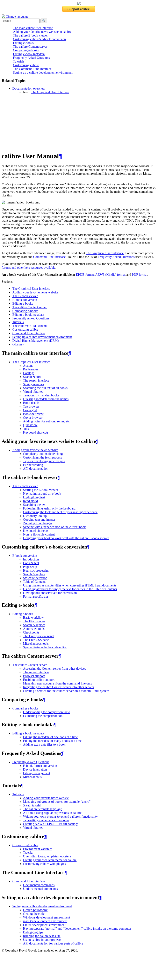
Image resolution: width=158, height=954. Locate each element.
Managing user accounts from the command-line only (57, 683)
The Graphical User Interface (50, 92)
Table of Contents (34, 581)
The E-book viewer (25, 296)
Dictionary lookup (35, 516)
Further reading (33, 465)
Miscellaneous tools (36, 643)
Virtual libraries (33, 391)
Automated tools (33, 628)
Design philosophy (35, 910)
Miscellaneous (32, 777)
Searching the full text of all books (45, 388)
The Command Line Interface (32, 69)
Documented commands (39, 885)
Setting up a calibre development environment (42, 72)
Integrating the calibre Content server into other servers (58, 687)
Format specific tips (35, 596)
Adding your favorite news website (35, 292)
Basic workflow (33, 617)
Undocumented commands (40, 888)
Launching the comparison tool (43, 716)
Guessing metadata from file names (46, 399)
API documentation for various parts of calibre (53, 943)
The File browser (34, 621)
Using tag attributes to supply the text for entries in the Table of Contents (70, 589)
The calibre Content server (30, 46)
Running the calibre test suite (41, 936)
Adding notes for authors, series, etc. (46, 421)
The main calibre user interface (33, 28)
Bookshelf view (33, 414)
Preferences (30, 369)
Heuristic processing (36, 570)
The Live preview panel (38, 636)
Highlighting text (34, 497)
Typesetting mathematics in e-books (46, 820)
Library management (36, 773)
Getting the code (33, 913)
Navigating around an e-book (42, 493)
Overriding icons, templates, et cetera (47, 856)
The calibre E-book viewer (30, 35)
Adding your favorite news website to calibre (42, 31)
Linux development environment (44, 925)
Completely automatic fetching (43, 453)
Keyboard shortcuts (35, 432)
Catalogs (28, 373)
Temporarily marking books (41, 395)
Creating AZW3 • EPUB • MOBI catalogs (50, 824)
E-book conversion (24, 299)
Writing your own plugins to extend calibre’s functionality (60, 816)
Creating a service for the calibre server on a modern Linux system (66, 691)
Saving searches (33, 384)
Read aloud (30, 501)
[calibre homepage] (79, 4)
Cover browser (32, 417)
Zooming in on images (37, 523)
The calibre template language (42, 809)
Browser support (34, 676)
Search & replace (34, 574)
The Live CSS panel (36, 640)
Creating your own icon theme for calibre (50, 860)
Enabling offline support (39, 679)
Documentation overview (28, 88)
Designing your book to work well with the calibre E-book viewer (66, 538)
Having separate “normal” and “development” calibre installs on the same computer (77, 928)
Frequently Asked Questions (31, 57)
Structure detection (35, 578)
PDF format (139, 274)
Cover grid (30, 410)
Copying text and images (39, 519)
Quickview (30, 425)
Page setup (30, 567)
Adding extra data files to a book (44, 744)
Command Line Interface (28, 333)
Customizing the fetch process (42, 457)
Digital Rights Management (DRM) (35, 340)
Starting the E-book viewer (40, 490)
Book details (31, 402)
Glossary (18, 344)
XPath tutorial (32, 805)
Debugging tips (33, 932)
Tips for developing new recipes (44, 461)
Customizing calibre (26, 65)
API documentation (35, 468)
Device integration (35, 769)
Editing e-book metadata (29, 54)
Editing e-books (23, 43)
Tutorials (18, 61)
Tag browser (31, 406)
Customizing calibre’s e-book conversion (39, 39)
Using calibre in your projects (42, 939)
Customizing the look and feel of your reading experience (60, 512)
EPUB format (85, 274)
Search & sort (32, 376)
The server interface (36, 672)
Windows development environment (46, 917)
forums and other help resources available (28, 267)
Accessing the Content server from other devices (54, 668)
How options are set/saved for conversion (50, 593)
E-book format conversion (40, 765)
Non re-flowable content (39, 534)
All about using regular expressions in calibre (52, 813)
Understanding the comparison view (46, 712)
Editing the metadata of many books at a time (52, 740)
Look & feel (31, 563)
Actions (28, 365)
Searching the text (34, 504)
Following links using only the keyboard (49, 508)
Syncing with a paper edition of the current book (54, 527)
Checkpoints (31, 632)
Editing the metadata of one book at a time (50, 737)
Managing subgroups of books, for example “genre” (57, 801)
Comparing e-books (26, 50)
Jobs (26, 428)
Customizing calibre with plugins (44, 863)
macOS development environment (45, 921)
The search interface (36, 380)
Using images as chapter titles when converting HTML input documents (69, 585)
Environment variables (37, 849)
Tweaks (28, 852)
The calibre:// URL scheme (29, 325)
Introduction (31, 559)
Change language (16, 16)
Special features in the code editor (45, 647)
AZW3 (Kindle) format (110, 274)
